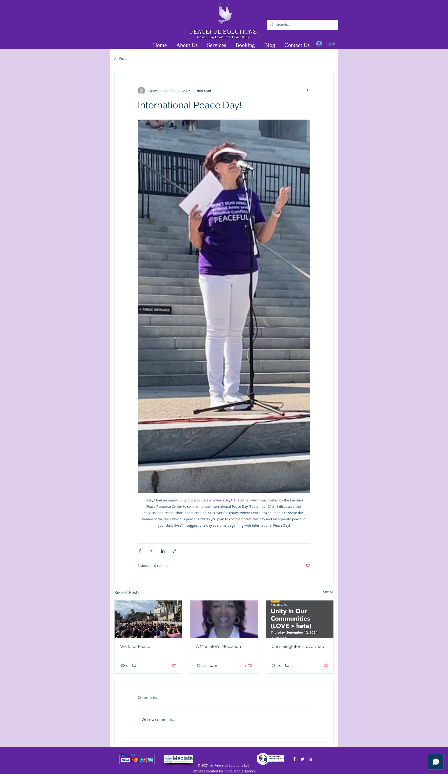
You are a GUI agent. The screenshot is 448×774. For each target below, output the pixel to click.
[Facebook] (294, 759)
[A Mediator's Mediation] (224, 619)
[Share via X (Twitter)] (151, 551)
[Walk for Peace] (148, 619)
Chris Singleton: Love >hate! (299, 646)
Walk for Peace (135, 646)
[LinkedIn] (310, 759)
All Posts (120, 58)
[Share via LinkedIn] (163, 551)
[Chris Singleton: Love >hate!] (299, 619)
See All (328, 591)
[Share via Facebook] (140, 551)
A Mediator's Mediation (218, 646)
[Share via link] (174, 551)
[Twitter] (302, 759)
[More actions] (307, 90)
